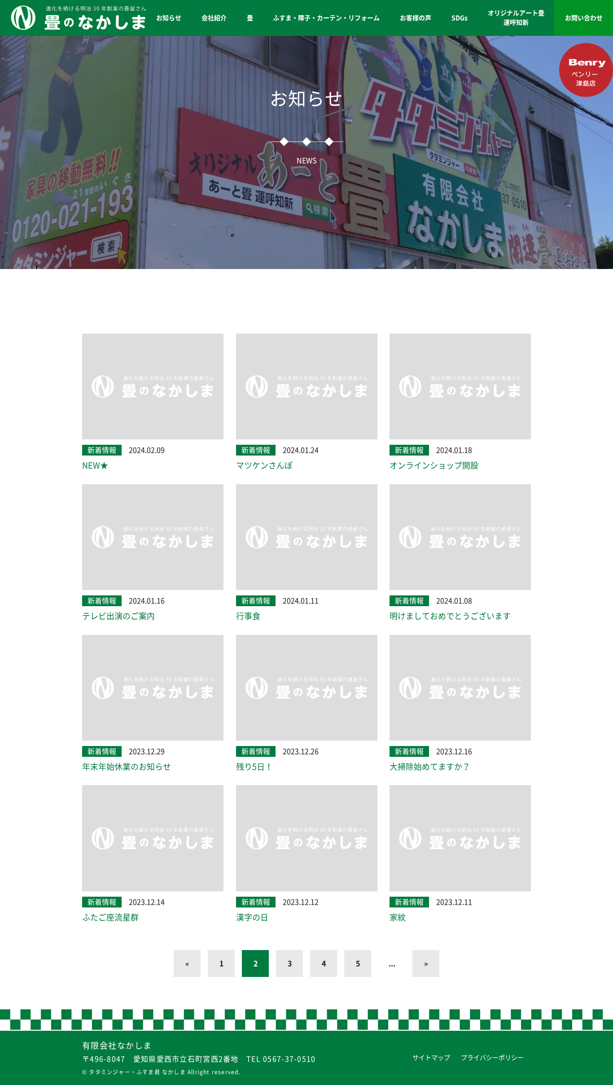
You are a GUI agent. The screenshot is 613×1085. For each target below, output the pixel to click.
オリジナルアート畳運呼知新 (516, 18)
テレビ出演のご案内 (118, 616)
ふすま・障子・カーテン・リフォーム (326, 18)
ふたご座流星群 (110, 917)
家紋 (398, 917)
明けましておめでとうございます (450, 616)
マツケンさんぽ (264, 465)
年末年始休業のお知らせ (126, 767)
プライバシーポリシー (492, 1058)
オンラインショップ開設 (434, 465)
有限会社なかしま (117, 1046)
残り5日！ (254, 767)
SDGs (459, 18)
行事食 (248, 616)
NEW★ (95, 465)
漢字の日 (252, 917)
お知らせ (168, 18)
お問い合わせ (584, 18)
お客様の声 (415, 18)
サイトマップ (431, 1058)
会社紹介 (214, 18)
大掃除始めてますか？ (430, 767)
